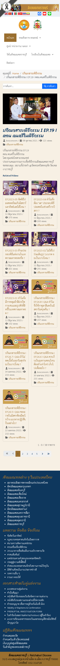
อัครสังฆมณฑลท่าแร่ (17, 509)
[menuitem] (10, 37)
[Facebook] (39, 13)
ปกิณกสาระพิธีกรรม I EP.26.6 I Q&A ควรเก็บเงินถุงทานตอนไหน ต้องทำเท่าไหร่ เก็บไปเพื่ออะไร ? (44, 360)
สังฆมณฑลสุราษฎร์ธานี (18, 505)
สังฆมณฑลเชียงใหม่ (17, 493)
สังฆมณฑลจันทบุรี (16, 490)
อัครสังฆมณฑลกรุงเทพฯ (19, 486)
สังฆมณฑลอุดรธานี (16, 520)
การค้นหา (50, 86)
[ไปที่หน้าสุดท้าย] (48, 454)
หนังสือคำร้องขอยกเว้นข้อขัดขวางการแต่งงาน (27, 596)
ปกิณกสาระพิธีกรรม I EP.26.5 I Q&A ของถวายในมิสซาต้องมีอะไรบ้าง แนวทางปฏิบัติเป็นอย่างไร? (15, 415)
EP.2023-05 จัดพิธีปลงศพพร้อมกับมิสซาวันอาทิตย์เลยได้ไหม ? (15, 203)
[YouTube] (44, 13)
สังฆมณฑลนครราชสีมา (18, 512)
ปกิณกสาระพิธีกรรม (14, 144)
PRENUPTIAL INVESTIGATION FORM (24, 611)
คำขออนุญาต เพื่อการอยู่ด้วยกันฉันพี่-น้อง (26, 603)
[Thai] (24, 13)
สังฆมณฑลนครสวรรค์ (17, 501)
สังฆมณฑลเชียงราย (16, 497)
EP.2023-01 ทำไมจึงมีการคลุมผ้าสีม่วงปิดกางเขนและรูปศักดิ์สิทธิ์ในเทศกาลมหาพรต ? (15, 305)
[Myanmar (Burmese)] (28, 13)
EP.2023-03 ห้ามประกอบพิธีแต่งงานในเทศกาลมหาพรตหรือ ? (15, 254)
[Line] (49, 13)
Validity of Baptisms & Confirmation (24, 607)
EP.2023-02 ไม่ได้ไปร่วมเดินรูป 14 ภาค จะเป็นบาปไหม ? (44, 254)
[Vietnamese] (21, 13)
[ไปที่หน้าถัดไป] (42, 454)
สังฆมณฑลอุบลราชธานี (18, 516)
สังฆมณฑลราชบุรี (15, 524)
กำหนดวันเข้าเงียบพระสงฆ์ (16, 639)
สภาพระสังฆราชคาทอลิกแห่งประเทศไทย (27, 482)
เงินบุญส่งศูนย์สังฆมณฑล (15, 643)
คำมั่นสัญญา (13, 592)
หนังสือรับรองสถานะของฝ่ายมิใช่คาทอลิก (25, 600)
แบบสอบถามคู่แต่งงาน (17, 588)
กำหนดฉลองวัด (10, 635)
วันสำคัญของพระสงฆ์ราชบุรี (16, 646)
